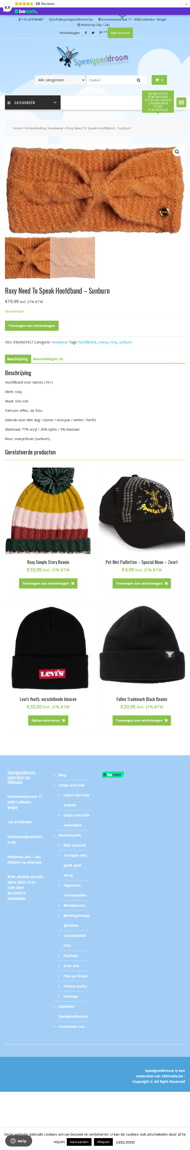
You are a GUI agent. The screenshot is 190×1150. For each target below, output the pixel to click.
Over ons (71, 965)
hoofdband (87, 342)
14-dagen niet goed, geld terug (75, 865)
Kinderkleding (35, 128)
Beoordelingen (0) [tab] (48, 359)
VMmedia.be (172, 1076)
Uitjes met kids (72, 785)
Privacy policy (75, 986)
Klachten (71, 955)
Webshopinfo (70, 835)
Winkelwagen (70, 32)
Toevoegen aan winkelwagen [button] (46, 583)
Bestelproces (74, 905)
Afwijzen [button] (103, 1142)
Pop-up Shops (75, 976)
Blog (62, 775)
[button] (181, 102)
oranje (103, 342)
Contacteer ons (72, 1026)
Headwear (56, 128)
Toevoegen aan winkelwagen (31, 325)
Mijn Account (120, 32)
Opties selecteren (46, 720)
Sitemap (71, 996)
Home (17, 128)
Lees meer (125, 1141)
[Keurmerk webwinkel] (118, 775)
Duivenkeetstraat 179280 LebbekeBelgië (24, 802)
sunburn (125, 342)
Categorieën (24, 102)
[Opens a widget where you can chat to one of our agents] (18, 1141)
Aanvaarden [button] (79, 1142)
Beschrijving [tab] (17, 359)
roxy (113, 342)
